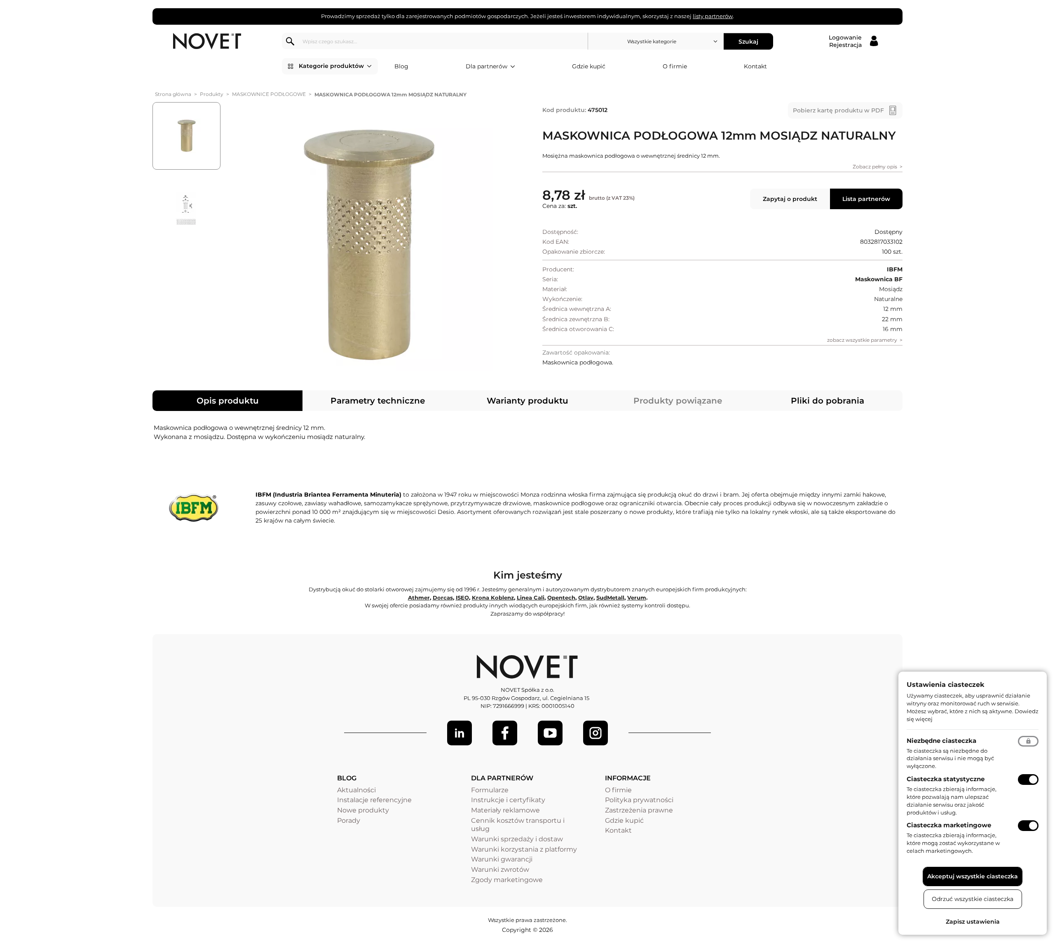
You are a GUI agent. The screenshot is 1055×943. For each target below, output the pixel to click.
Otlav (585, 597)
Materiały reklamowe (505, 810)
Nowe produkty (363, 810)
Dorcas (443, 597)
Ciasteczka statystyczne (946, 779)
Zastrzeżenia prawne (639, 810)
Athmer (419, 597)
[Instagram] (595, 733)
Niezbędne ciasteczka (941, 741)
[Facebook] (504, 733)
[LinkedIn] (459, 733)
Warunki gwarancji (501, 859)
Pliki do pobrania (827, 401)
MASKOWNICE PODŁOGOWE (269, 94)
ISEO (462, 597)
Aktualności (356, 790)
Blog (401, 66)
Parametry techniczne (378, 401)
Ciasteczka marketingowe (949, 825)
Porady (348, 820)
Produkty (211, 94)
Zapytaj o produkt (790, 199)
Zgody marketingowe (507, 880)
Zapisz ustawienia (973, 921)
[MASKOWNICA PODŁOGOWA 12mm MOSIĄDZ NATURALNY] (368, 246)
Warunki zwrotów (500, 869)
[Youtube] (550, 733)
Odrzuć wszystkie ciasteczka (972, 899)
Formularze (490, 790)
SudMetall (610, 597)
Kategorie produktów (331, 66)
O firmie (675, 66)
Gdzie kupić (588, 66)
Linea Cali (530, 597)
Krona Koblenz (493, 597)
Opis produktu (228, 401)
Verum (636, 597)
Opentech (561, 597)
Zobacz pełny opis (875, 166)
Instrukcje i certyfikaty (508, 800)
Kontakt (755, 66)
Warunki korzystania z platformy (524, 849)
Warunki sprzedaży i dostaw (517, 839)
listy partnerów (713, 16)
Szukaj (748, 41)
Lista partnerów (866, 199)
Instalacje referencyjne (374, 800)
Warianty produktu (527, 401)
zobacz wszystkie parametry (862, 340)
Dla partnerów (486, 66)
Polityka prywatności (639, 800)
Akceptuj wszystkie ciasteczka (972, 876)
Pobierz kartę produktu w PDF (838, 110)
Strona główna (173, 94)
